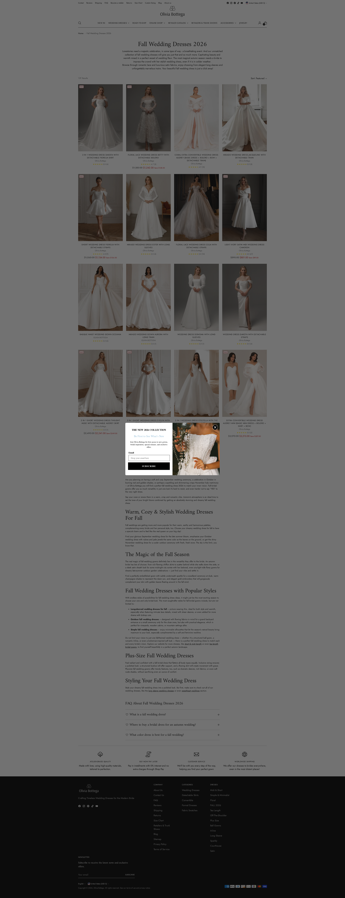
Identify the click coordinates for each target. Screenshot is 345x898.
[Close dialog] (215, 427)
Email (131, 452)
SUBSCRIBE (149, 466)
